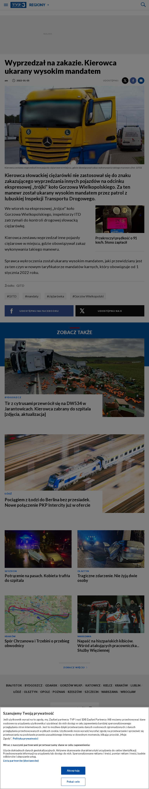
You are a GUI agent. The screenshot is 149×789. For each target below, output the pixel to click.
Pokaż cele (73, 781)
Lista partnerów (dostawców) (21, 760)
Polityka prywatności (25, 738)
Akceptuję (73, 770)
